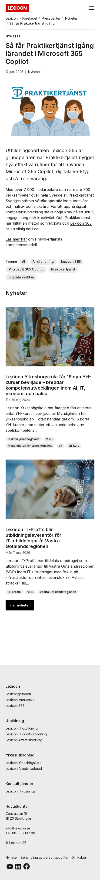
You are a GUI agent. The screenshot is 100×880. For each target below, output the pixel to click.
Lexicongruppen (18, 694)
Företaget (29, 18)
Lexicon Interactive (20, 700)
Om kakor (78, 857)
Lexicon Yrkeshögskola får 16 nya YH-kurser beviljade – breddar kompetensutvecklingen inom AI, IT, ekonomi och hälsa (48, 385)
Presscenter (51, 18)
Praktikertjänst (63, 269)
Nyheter (71, 18)
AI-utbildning (43, 261)
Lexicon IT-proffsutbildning (26, 734)
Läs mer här (16, 239)
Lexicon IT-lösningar (21, 791)
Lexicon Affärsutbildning (24, 740)
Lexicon (12, 18)
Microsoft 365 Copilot (26, 269)
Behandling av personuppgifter (45, 857)
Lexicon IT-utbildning (22, 728)
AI (23, 261)
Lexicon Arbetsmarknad (24, 768)
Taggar (11, 261)
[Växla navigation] (91, 8)
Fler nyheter (20, 605)
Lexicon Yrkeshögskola (23, 763)
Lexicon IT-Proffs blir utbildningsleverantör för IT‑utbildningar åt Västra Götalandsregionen (33, 538)
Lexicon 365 (81, 223)
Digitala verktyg (21, 277)
